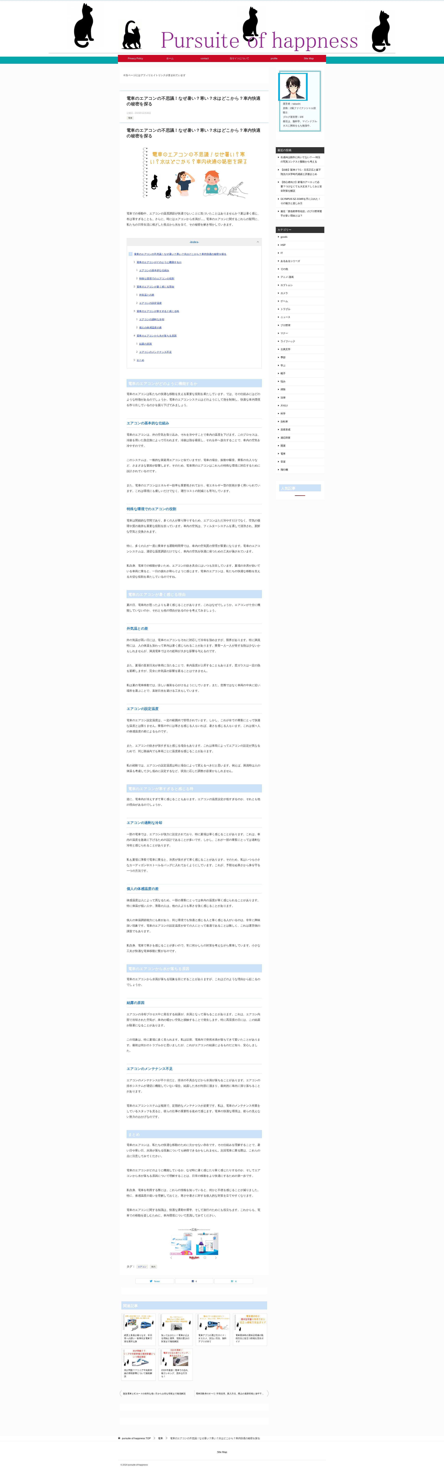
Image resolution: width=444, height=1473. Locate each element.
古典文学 (285, 349)
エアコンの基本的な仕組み (154, 270)
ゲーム (284, 301)
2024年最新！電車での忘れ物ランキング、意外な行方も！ (174, 1373)
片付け (284, 405)
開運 (283, 445)
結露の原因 (145, 343)
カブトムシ (287, 285)
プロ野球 (285, 325)
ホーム (170, 58)
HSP (283, 245)
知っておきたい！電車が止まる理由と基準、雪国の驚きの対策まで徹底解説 (175, 1338)
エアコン (142, 1267)
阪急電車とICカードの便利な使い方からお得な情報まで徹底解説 (154, 1393)
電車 (130, 118)
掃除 (283, 389)
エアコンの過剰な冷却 (151, 319)
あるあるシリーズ (290, 261)
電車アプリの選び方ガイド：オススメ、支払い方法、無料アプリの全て (212, 1338)
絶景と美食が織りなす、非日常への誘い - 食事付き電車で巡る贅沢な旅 (138, 1338)
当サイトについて (239, 58)
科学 (283, 413)
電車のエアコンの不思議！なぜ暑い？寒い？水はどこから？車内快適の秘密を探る (180, 254)
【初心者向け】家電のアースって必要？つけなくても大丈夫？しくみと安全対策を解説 (301, 186)
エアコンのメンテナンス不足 (155, 352)
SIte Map (309, 58)
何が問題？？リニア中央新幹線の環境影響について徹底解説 (138, 1373)
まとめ (140, 360)
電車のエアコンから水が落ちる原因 (157, 335)
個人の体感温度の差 (150, 327)
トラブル (285, 309)
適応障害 (285, 437)
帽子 (283, 373)
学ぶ (283, 365)
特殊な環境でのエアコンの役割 (156, 278)
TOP (136, 1438)
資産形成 (285, 429)
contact (205, 58)
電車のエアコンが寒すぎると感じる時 (158, 311)
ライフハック (288, 341)
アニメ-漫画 (287, 277)
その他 (284, 269)
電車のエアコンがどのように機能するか (159, 262)
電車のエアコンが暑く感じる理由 (155, 286)
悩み (283, 381)
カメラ (284, 293)
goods (284, 236)
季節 (283, 357)
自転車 (284, 421)
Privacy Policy (135, 58)
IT (282, 253)
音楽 (283, 461)
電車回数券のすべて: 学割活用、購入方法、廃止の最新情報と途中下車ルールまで (232, 1393)
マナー (284, 333)
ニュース (285, 317)
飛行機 (284, 469)
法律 (283, 397)
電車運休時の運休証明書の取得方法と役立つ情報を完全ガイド (250, 1338)
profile (274, 58)
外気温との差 (146, 294)
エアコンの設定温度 (150, 303)
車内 (153, 1267)
